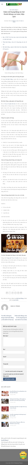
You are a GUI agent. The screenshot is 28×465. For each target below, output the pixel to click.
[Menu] (2, 4)
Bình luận (5, 335)
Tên (4, 349)
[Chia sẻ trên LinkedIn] (21, 293)
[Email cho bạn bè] (15, 293)
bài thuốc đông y (10, 79)
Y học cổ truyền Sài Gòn (10, 103)
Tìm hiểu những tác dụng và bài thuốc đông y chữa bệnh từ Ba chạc (7, 317)
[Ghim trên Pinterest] (18, 293)
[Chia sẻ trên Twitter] (12, 293)
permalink (16, 300)
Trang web (5, 364)
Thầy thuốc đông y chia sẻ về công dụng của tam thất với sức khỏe (21, 317)
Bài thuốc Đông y (14, 9)
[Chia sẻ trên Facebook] (9, 293)
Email (5, 356)
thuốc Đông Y (4, 440)
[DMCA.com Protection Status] (23, 455)
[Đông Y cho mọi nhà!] (14, 4)
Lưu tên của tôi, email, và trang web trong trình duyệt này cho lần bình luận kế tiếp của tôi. (13, 374)
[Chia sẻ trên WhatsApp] (7, 293)
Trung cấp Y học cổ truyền (12, 258)
